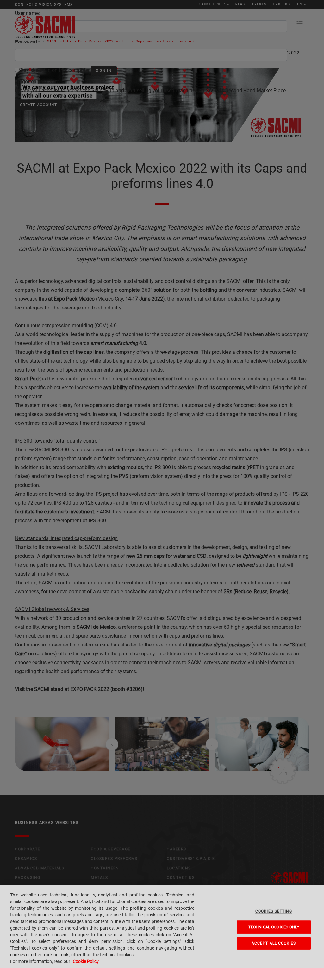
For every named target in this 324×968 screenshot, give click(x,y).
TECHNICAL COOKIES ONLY (273, 927)
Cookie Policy (86, 961)
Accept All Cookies (274, 943)
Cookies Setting (273, 911)
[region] (162, 926)
